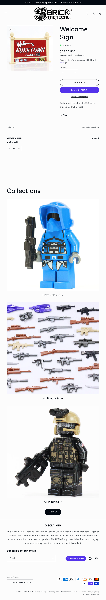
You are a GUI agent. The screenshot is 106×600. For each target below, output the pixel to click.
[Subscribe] (52, 558)
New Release (51, 295)
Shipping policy (93, 592)
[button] (6, 14)
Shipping (63, 55)
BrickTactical (27, 592)
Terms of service (80, 592)
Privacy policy (66, 592)
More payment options (79, 96)
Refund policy (54, 592)
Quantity (63, 67)
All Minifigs (51, 502)
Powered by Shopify (39, 592)
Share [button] (65, 115)
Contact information (92, 594)
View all (53, 512)
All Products (51, 398)
